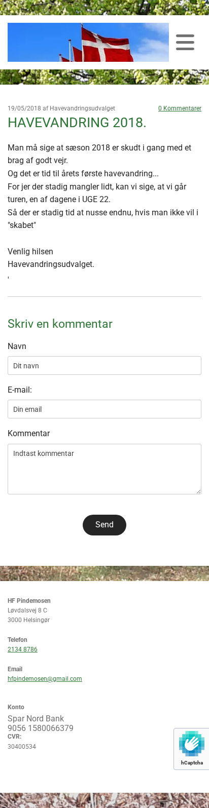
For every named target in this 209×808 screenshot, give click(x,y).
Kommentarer (179, 108)
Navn (17, 346)
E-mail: (20, 390)
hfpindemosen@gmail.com (45, 678)
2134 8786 (23, 649)
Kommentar (29, 433)
